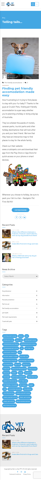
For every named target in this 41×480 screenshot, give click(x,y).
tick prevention (8, 393)
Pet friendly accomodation (13, 82)
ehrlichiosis (32, 368)
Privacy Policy (27, 474)
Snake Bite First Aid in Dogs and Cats (25, 244)
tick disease (28, 389)
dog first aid (24, 356)
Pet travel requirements (9, 317)
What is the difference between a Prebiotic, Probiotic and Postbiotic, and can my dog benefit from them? (24, 233)
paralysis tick (32, 377)
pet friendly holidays (10, 385)
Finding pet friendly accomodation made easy (18, 92)
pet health (5, 313)
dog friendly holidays (26, 360)
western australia (9, 405)
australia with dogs (10, 336)
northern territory (18, 377)
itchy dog (6, 377)
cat (22, 348)
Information (5, 295)
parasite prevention (10, 381)
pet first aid (23, 381)
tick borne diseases (14, 389)
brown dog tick (8, 340)
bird (26, 336)
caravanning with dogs (28, 344)
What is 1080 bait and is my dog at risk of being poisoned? (24, 256)
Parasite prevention (8, 300)
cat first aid (29, 348)
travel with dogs (25, 397)
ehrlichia (6, 368)
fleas (20, 373)
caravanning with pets (10, 348)
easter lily (26, 364)
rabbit (31, 385)
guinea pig (28, 373)
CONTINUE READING (21, 210)
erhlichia (6, 373)
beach (21, 336)
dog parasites (7, 364)
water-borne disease (23, 401)
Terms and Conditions (15, 474)
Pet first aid (5, 304)
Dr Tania (12, 76)
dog (19, 352)
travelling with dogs (23, 393)
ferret (14, 373)
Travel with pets (7, 321)
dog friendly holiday (10, 360)
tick (4, 389)
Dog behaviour (6, 291)
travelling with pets (10, 397)
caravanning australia (10, 344)
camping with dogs (30, 340)
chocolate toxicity (9, 352)
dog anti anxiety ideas (10, 356)
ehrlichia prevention (19, 368)
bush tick (19, 340)
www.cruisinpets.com (11, 149)
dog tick (17, 364)
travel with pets (8, 401)
